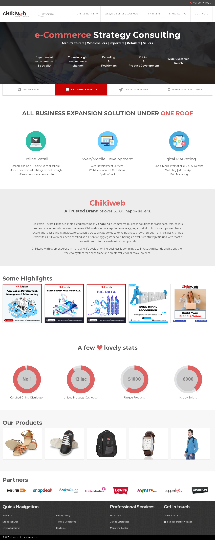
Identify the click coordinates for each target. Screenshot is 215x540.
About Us (7, 516)
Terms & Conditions (66, 522)
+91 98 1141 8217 (202, 3)
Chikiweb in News (11, 528)
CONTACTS (201, 14)
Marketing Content (120, 528)
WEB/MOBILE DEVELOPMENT (122, 14)
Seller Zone (115, 516)
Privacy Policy (63, 516)
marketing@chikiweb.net (179, 522)
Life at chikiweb (10, 522)
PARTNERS (154, 14)
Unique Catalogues (119, 522)
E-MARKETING (177, 14)
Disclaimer (61, 528)
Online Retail (86, 14)
